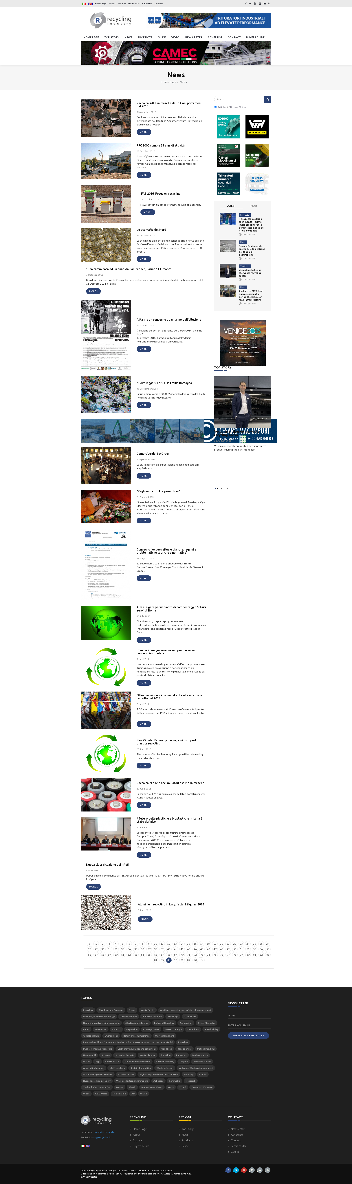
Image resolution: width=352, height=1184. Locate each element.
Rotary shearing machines (136, 1035)
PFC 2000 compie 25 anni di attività (161, 145)
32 (116, 949)
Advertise (147, 3)
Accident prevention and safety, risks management (185, 1010)
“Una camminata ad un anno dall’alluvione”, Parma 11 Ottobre (128, 269)
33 (122, 949)
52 (248, 949)
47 (215, 949)
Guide (185, 1146)
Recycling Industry (98, 1170)
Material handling (205, 1048)
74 (208, 954)
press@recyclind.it (104, 1131)
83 (267, 954)
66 (155, 954)
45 (201, 949)
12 (168, 943)
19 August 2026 (222, 444)
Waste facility (148, 1010)
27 (267, 943)
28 (89, 949)
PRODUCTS (145, 37)
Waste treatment (202, 1061)
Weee (86, 1093)
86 (168, 960)
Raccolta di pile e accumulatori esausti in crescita (170, 783)
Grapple (184, 1061)
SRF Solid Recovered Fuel (137, 1061)
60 (116, 954)
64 (142, 954)
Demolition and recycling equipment (101, 1023)
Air (133, 1093)
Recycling (88, 1010)
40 (168, 949)
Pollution (165, 1055)
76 (221, 954)
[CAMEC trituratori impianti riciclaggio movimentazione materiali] (176, 53)
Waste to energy (173, 1029)
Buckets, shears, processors (97, 1048)
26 (261, 943)
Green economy (128, 1016)
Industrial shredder (152, 1016)
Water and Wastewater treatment (196, 1068)
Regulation (132, 1029)
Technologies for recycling (97, 1087)
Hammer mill (89, 1055)
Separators (100, 1029)
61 (122, 954)
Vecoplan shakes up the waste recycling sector (250, 273)
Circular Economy (165, 1061)
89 (188, 960)
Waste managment (164, 1035)
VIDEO (175, 37)
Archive (122, 3)
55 (267, 949)
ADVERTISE (215, 37)
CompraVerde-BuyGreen (153, 453)
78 (234, 954)
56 (89, 954)
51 (241, 949)
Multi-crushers (117, 1068)
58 (102, 954)
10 (155, 943)
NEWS (128, 37)
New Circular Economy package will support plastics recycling (166, 742)
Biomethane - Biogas (151, 1087)
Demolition (193, 1029)
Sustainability (211, 1029)
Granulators (190, 1016)
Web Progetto (90, 1176)
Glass (171, 1087)
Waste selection (165, 1068)
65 (149, 954)
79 (241, 954)
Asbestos (158, 1080)
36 (142, 949)
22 (234, 943)
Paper (86, 1029)
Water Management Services (97, 1074)
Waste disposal (147, 1055)
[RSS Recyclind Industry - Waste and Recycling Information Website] (269, 3)
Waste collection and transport (132, 1080)
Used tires (166, 1048)
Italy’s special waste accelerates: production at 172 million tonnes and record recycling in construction (242, 435)
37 (149, 949)
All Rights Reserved (118, 1170)
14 (181, 943)
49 (228, 949)
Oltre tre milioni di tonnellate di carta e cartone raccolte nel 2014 (169, 697)
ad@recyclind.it (102, 1137)
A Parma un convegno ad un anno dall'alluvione (169, 319)
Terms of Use (238, 1146)
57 (96, 954)
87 (175, 960)
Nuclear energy (200, 1055)
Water (86, 1061)
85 (162, 960)
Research (190, 1080)
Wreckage (173, 1016)
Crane (132, 1010)
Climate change (91, 1035)
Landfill (202, 1074)
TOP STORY (111, 37)
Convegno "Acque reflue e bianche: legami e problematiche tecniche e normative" (166, 551)
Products (244, 215)
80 (248, 954)
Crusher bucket (126, 1074)
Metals (119, 1087)
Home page (169, 82)
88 (182, 960)
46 (208, 949)
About (112, 3)
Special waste (112, 1061)
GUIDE (162, 37)
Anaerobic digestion (93, 1068)
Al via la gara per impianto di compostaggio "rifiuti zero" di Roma (171, 608)
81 (254, 954)
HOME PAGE (91, 37)
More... (144, 132)
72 (195, 954)
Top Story (245, 266)
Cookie (234, 1151)
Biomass (116, 1029)
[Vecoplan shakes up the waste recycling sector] (228, 270)
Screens (105, 1055)
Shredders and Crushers (111, 1010)
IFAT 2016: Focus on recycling (160, 193)
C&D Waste (101, 1093)
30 (102, 949)
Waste (143, 1093)
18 (208, 943)
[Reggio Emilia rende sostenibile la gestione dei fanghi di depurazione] (228, 245)
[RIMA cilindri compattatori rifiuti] (228, 155)
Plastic (132, 1087)
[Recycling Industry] (110, 20)
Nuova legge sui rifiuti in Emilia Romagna (164, 383)
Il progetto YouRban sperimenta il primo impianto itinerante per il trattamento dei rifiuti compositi (251, 225)
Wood (182, 1087)
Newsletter (134, 3)
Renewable (174, 1080)
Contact (159, 3)
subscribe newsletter (248, 1035)
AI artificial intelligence (136, 1023)
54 (261, 949)
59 (109, 954)
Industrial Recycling (164, 1023)
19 (214, 943)
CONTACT (234, 37)
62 (129, 954)
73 (201, 954)
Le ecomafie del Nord (151, 229)
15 (188, 943)
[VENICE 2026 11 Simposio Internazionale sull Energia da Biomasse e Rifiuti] (242, 343)
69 (175, 954)
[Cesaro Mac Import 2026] (179, 430)
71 (188, 954)
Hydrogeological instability (97, 1080)
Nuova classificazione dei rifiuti (107, 864)
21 (228, 943)
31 (109, 949)
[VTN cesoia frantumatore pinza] (257, 126)
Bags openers (184, 1048)
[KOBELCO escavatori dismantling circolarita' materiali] (228, 126)
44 (195, 949)
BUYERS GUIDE (255, 37)
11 (162, 943)
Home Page (101, 3)
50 (234, 949)
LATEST (231, 205)
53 (254, 949)
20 (221, 943)
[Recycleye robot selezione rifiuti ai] (257, 155)
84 (155, 960)
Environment (111, 1035)
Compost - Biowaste (202, 1087)
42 (182, 949)
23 (241, 943)
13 (175, 943)
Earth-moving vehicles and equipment (137, 1048)
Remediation (119, 1093)
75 (215, 954)
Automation (186, 1023)
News (183, 82)
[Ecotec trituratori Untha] (228, 184)
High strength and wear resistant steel (159, 1074)
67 (162, 954)
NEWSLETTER (193, 37)
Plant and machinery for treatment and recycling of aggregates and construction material (128, 1042)
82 (261, 954)
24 (247, 943)
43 (188, 949)
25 (254, 943)
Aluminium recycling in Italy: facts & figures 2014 (171, 904)
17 (201, 943)
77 (228, 954)
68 (168, 954)
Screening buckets (124, 1055)
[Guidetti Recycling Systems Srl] (257, 184)
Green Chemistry (206, 1023)
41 (175, 949)
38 (155, 949)
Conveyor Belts (151, 1029)
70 (182, 954)
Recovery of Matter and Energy (99, 1016)
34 (129, 949)
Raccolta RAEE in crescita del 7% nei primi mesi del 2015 (169, 104)
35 (135, 949)
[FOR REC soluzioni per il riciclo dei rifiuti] (208, 20)
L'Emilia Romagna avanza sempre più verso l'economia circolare (166, 651)
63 (135, 954)
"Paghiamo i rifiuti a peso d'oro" (158, 491)
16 (195, 943)
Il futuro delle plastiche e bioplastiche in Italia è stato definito (169, 820)
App (97, 1061)
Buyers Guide (140, 1146)
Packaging (181, 1055)
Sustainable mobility (141, 1068)
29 (96, 949)
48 (221, 949)
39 (162, 949)
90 (195, 960)
